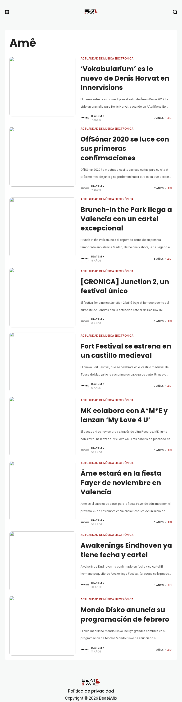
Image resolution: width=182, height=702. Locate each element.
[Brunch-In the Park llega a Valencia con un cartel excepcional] (42, 227)
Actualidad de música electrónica (107, 58)
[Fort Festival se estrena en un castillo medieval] (42, 362)
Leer (170, 118)
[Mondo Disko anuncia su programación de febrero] (42, 626)
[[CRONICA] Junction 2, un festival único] (42, 297)
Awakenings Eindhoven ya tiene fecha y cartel (126, 550)
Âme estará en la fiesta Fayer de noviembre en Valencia (121, 482)
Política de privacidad (91, 691)
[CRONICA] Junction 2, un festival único (125, 286)
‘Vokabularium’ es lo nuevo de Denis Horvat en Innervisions (125, 78)
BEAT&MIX (97, 116)
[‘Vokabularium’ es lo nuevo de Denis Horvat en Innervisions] (42, 86)
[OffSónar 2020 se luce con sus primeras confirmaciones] (42, 157)
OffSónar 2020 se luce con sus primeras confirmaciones (125, 148)
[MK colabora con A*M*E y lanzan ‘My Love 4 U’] (42, 426)
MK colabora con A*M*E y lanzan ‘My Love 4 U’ (124, 415)
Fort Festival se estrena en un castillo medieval (126, 351)
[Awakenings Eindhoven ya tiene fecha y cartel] (42, 561)
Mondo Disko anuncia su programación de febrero (125, 614)
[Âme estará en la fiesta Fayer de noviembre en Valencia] (42, 491)
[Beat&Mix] (91, 12)
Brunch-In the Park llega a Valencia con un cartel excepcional (126, 219)
